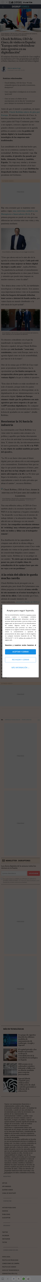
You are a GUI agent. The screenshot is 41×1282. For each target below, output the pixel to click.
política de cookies (25, 638)
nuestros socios (31, 615)
